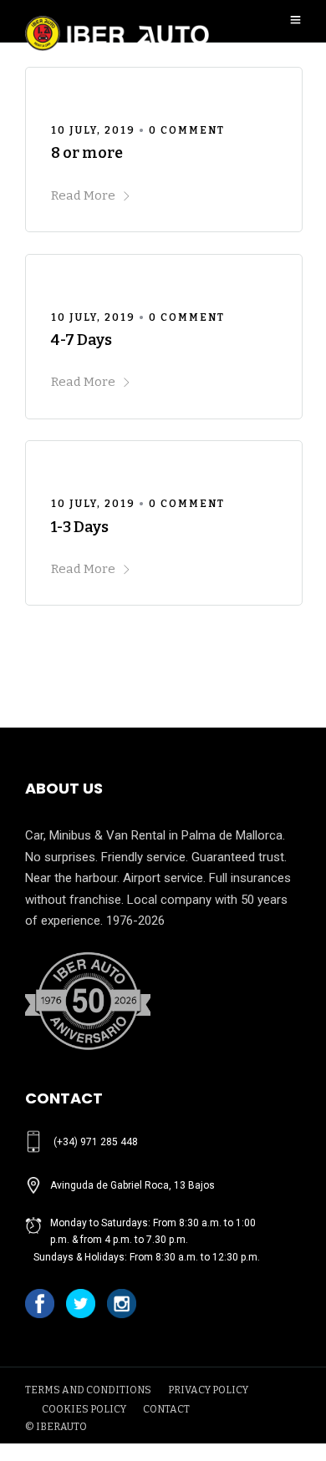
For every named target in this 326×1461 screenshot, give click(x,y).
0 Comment (187, 130)
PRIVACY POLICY (208, 1390)
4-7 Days (81, 340)
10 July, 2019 (93, 130)
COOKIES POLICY (84, 1409)
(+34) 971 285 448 (95, 1142)
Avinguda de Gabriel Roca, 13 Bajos (132, 1185)
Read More (83, 195)
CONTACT (166, 1409)
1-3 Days (80, 527)
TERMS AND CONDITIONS (88, 1390)
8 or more (87, 153)
